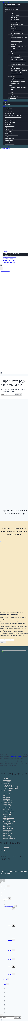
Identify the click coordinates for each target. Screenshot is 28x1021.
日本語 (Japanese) (7, 814)
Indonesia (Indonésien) (9, 126)
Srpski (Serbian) (7, 826)
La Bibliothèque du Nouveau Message (12, 4)
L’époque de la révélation (16, 30)
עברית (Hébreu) (8, 124)
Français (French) (7, 800)
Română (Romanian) (8, 823)
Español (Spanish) (7, 830)
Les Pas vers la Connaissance (16, 55)
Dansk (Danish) (6, 792)
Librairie (5, 848)
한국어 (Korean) (7, 816)
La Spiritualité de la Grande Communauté (19, 70)
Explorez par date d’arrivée (10, 7)
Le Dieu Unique (14, 17)
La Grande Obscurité (15, 83)
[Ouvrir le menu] (1, 268)
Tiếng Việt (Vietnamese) (9, 838)
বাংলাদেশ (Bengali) (8, 111)
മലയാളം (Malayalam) (8, 818)
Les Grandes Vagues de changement (18, 81)
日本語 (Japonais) (9, 129)
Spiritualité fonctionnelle (9, 260)
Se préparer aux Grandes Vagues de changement (18, 43)
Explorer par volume (9, 906)
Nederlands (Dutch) (8, 793)
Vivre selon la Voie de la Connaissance (18, 61)
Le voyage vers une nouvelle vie (17, 24)
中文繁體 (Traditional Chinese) (10, 788)
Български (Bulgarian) (8, 785)
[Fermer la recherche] (1, 1015)
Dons (4, 852)
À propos (5, 886)
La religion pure (14, 28)
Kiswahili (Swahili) (7, 831)
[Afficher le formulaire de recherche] (1, 265)
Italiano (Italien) (8, 127)
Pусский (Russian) (7, 825)
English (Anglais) (8, 108)
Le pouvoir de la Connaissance (17, 22)
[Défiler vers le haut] (1, 880)
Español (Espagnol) (9, 140)
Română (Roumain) (9, 136)
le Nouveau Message (16, 756)
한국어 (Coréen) (8, 131)
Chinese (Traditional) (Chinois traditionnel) (13, 117)
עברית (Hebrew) (7, 806)
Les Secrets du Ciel (14, 96)
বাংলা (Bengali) (6, 783)
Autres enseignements (12, 98)
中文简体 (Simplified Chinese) (10, 787)
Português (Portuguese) (9, 821)
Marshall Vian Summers (16, 755)
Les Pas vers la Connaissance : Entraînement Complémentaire (17, 58)
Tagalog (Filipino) (7, 835)
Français (4, 984)
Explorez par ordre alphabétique (11, 5)
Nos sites (5, 979)
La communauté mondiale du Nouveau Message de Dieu (18, 50)
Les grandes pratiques (15, 62)
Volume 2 (10, 925)
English (4, 795)
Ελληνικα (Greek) (7, 804)
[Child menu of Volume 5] (14, 76)
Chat (4, 850)
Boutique (7, 102)
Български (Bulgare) (9, 113)
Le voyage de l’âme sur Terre (16, 74)
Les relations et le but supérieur (17, 72)
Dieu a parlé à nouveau (15, 15)
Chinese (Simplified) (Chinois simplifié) (13, 115)
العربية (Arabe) (8, 109)
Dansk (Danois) (8, 118)
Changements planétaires (9, 257)
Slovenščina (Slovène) (9, 138)
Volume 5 (10, 959)
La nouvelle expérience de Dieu (17, 68)
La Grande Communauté (15, 21)
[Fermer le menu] (0, 883)
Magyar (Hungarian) (8, 809)
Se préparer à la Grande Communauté (18, 46)
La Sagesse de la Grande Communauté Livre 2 (18, 91)
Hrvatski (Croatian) (7, 790)
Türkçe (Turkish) (7, 837)
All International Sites (5, 147)
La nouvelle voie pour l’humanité (17, 33)
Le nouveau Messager (15, 19)
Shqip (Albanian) (7, 780)
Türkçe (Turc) (7, 142)
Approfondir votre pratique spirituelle (18, 64)
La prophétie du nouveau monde (17, 78)
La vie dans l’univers (15, 79)
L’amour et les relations (15, 48)
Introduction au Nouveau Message (12, 253)
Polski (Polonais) (8, 133)
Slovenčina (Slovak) (8, 828)
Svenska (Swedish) (7, 833)
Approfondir (7, 104)
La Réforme (13, 31)
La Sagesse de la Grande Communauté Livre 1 (18, 88)
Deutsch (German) (7, 802)
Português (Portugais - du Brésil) (11, 135)
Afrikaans (5, 778)
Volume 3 (10, 940)
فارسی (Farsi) (6, 797)
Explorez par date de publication (11, 9)
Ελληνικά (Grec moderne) (10, 122)
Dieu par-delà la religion (9, 262)
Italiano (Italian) (7, 812)
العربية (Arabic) (6, 781)
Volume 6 (10, 966)
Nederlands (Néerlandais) (10, 120)
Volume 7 (10, 974)
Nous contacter (8, 255)
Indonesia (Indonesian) (8, 811)
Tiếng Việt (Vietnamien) (9, 144)
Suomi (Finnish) (7, 799)
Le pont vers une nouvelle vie (16, 41)
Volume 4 (10, 950)
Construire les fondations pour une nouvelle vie (19, 38)
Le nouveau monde (14, 26)
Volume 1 (10, 908)
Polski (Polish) (6, 819)
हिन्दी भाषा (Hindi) (6, 807)
